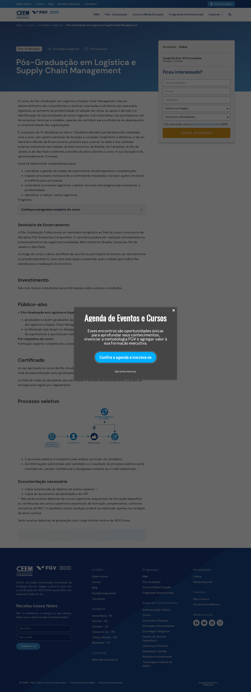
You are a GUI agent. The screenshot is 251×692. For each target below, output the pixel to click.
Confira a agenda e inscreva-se (125, 357)
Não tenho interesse (125, 371)
